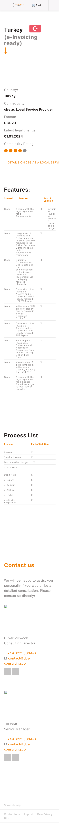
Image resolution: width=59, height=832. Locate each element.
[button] (29, 805)
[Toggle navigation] (5, 5)
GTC (7, 818)
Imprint (28, 814)
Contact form (12, 814)
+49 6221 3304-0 (21, 653)
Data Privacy (44, 814)
